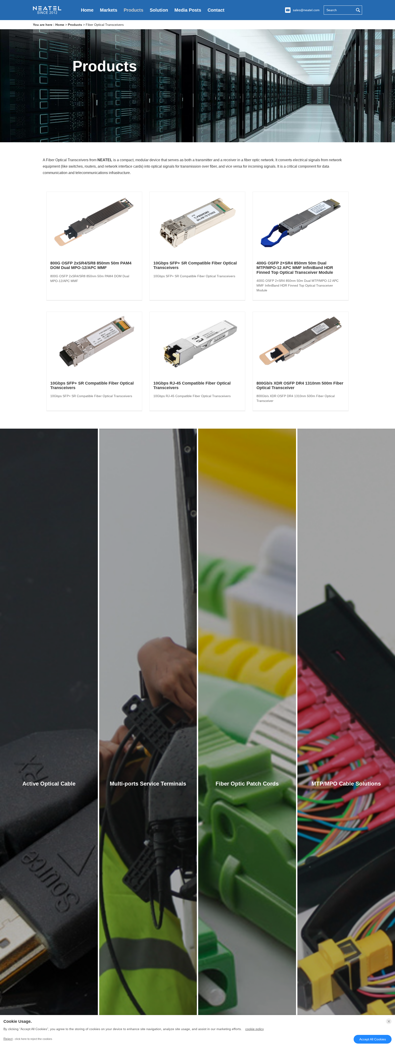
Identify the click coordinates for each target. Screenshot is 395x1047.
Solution (159, 10)
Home (87, 10)
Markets (108, 10)
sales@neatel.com (306, 10)
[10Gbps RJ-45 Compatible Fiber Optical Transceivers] (197, 343)
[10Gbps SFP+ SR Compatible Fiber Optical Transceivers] (197, 223)
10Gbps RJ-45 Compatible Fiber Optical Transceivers (192, 385)
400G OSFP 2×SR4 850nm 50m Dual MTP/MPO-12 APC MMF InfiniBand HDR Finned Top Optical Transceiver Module (294, 268)
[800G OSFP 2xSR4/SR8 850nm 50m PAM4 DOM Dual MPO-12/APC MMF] (94, 223)
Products (133, 10)
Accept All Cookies (372, 1039)
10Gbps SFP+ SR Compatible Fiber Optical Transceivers (195, 265)
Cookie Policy (254, 1029)
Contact (216, 10)
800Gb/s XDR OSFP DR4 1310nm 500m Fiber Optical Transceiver (299, 385)
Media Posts (187, 10)
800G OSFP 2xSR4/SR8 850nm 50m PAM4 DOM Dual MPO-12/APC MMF (90, 265)
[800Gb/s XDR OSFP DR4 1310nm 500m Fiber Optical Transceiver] (300, 343)
